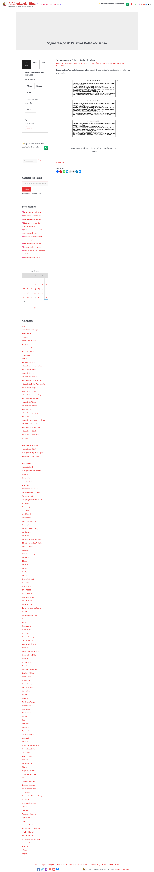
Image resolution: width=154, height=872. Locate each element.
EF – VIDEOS (26, 590)
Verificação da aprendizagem (32, 839)
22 (42, 293)
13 (35, 289)
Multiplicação (26, 713)
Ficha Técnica (26, 630)
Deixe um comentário (91, 63)
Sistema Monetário (28, 785)
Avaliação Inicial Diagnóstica (31, 471)
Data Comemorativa (29, 521)
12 (31, 289)
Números (25, 727)
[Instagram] (139, 4)
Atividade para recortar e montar (33, 413)
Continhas (25, 510)
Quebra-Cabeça (27, 756)
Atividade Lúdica (27, 409)
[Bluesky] (146, 4)
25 (28, 297)
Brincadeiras (26, 478)
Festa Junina (26, 626)
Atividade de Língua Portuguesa (33, 395)
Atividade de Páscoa (29, 402)
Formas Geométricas (29, 637)
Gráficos (25, 648)
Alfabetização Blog (22, 3)
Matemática (26, 691)
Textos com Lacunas (29, 814)
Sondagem (26, 792)
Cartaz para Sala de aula (30, 489)
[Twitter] (42, 869)
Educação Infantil (28, 579)
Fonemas (25, 633)
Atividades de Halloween (30, 435)
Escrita (24, 612)
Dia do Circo (26, 532)
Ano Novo (25, 344)
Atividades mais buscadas (78, 864)
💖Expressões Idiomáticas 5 (31, 243)
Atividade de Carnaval (29, 377)
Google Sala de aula (29, 644)
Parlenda (25, 742)
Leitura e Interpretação (30, 669)
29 (42, 297)
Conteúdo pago (27, 507)
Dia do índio (26, 536)
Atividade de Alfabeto (29, 370)
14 (39, 289)
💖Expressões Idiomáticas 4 (31, 258)
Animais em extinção (29, 341)
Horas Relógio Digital (29, 655)
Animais (25, 337)
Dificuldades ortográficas (30, 554)
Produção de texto (28, 749)
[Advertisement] (77, 28)
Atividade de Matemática (30, 398)
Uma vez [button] (26, 64)
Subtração (25, 800)
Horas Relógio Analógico (30, 651)
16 (46, 289)
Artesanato (26, 355)
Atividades (25, 417)
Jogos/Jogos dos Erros (29, 666)
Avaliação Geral (27, 467)
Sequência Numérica (29, 774)
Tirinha (24, 821)
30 (46, 297)
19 (31, 293)
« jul (34, 308)
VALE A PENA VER (28, 836)
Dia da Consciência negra (30, 529)
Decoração (26, 525)
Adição (24, 326)
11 (27, 289)
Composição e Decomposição (32, 500)
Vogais (24, 854)
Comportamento (28, 496)
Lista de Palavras (27, 688)
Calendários (26, 485)
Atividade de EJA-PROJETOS (32, 380)
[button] (49, 4)
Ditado (24, 561)
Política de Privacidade (110, 864)
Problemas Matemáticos (30, 745)
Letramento (26, 680)
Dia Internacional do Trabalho (32, 543)
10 (24, 289)
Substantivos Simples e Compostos (34, 796)
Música (24, 716)
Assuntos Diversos (28, 362)
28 (39, 297)
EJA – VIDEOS (27, 604)
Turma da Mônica (28, 825)
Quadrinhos (26, 753)
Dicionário (25, 550)
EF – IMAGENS (27, 586)
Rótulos (24, 767)
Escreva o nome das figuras (31, 608)
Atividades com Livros (29, 424)
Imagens (25, 659)
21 (39, 293)
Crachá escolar (27, 514)
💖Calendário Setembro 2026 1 (32, 216)
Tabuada (25, 810)
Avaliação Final (27, 463)
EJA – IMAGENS (27, 601)
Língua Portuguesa (28, 684)
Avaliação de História (29, 449)
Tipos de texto (27, 818)
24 (24, 297)
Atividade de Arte (28, 373)
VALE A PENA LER (28, 832)
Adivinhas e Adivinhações (30, 330)
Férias (24, 622)
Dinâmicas (25, 557)
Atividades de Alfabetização (31, 427)
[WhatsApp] (135, 4)
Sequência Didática (28, 771)
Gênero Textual (27, 641)
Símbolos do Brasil (28, 781)
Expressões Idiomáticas (30, 615)
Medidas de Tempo (28, 702)
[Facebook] (137, 4)
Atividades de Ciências (29, 431)
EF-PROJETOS (27, 594)
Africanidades (26, 333)
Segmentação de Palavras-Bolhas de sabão (75, 60)
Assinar (26, 189)
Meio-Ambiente (27, 706)
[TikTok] (148, 4)
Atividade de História (29, 391)
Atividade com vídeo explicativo (33, 366)
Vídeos (24, 850)
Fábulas (24, 619)
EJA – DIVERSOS (28, 597)
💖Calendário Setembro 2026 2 (33, 212)
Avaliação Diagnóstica (29, 460)
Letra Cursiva (26, 677)
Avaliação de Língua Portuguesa (33, 453)
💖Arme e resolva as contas (31, 247)
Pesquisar (43, 161)
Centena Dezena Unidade (31, 492)
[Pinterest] (142, 4)
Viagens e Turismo (28, 843)
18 (28, 293)
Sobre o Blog (95, 864)
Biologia (25, 474)
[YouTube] (144, 4)
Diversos (25, 565)
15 (42, 289)
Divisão (24, 568)
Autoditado (26, 438)
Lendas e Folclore (28, 673)
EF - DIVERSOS (105, 63)
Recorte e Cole (27, 763)
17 (24, 293)
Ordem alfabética (28, 731)
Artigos (24, 359)
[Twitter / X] (150, 4)
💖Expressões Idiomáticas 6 (31, 219)
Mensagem (26, 709)
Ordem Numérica (28, 734)
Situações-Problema (29, 789)
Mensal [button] (35, 64)
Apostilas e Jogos (28, 351)
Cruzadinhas (26, 518)
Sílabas (24, 778)
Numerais (25, 724)
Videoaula (25, 847)
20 (35, 293)
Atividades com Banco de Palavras (33, 420)
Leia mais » (60, 162)
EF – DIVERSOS (27, 583)
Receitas (25, 760)
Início (37, 864)
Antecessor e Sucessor (29, 348)
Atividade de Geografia (30, 388)
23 (46, 293)
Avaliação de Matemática (30, 456)
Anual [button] (44, 63)
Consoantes (26, 503)
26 (31, 297)
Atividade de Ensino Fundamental (33, 384)
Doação (24, 576)
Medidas (25, 698)
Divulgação (26, 572)
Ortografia (25, 738)
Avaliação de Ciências (29, 442)
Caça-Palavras (27, 482)
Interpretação (26, 662)
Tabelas (24, 807)
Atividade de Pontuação (30, 406)
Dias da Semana (27, 547)
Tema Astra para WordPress (121, 869)
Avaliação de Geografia (30, 445)
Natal (24, 720)
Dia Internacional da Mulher (31, 539)
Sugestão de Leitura (29, 803)
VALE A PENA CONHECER (31, 828)
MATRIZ (25, 695)
